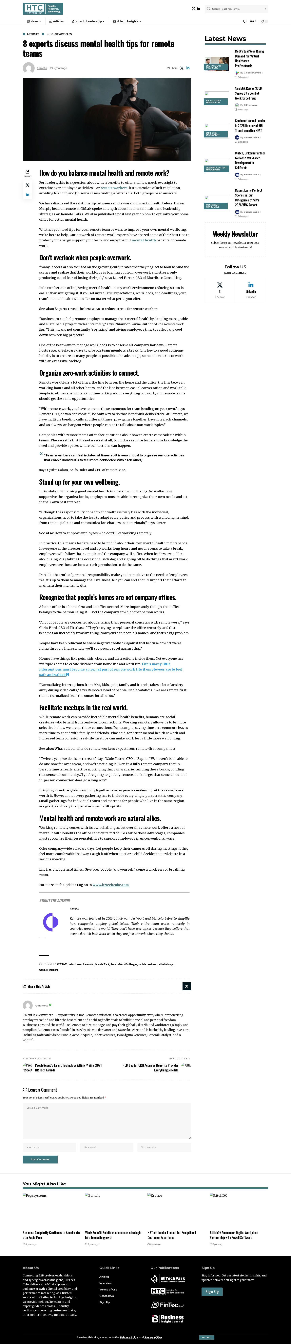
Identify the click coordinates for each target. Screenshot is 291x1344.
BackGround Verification (213, 101)
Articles (33, 34)
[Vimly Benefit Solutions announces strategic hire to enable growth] (114, 1210)
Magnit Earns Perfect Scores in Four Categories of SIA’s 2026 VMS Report (248, 197)
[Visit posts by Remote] (28, 1005)
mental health (144, 240)
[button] (206, 1337)
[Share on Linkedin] (188, 68)
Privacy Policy (129, 1337)
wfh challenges (167, 964)
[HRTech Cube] (43, 9)
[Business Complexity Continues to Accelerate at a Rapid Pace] (52, 1210)
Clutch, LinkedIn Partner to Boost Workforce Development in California (250, 160)
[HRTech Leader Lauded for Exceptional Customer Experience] (176, 1210)
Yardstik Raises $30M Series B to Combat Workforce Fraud (248, 93)
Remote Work (102, 964)
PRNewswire (250, 105)
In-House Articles (59, 34)
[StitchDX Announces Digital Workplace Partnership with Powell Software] (239, 1210)
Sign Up (212, 1292)
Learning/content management (216, 168)
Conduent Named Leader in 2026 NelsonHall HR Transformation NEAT (250, 125)
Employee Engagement (213, 134)
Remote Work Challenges (123, 964)
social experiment (148, 964)
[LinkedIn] (198, 8)
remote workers (114, 188)
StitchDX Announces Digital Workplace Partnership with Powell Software (234, 1235)
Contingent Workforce (213, 206)
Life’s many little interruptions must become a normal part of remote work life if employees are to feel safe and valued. (111, 669)
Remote (42, 68)
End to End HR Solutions (214, 67)
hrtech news (75, 964)
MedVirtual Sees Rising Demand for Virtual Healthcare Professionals (249, 58)
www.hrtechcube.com (111, 885)
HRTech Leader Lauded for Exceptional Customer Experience (171, 1235)
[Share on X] (182, 68)
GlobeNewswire (252, 72)
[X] (193, 8)
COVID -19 (62, 964)
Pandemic (88, 964)
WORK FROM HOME (48, 970)
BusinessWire (251, 137)
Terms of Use (153, 1337)
